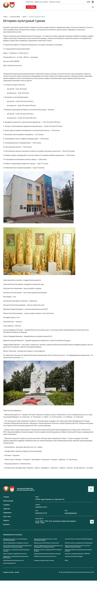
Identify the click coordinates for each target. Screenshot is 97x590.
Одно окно (7, 516)
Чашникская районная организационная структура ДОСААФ (78, 550)
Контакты (6, 524)
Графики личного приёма (41, 1)
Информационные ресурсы (12, 534)
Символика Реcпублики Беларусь (74, 556)
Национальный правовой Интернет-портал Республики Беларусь (45, 539)
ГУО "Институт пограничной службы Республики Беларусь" (16, 550)
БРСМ (66, 560)
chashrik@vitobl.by (71, 513)
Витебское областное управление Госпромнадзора (78, 543)
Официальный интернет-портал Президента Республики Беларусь (15, 539)
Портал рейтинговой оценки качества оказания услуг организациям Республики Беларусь (17, 546)
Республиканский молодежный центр (13, 560)
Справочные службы (54, 1)
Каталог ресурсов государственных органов (15, 553)
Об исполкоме (8, 501)
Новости (6, 520)
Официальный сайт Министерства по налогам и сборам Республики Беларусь (77, 546)
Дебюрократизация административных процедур (47, 553)
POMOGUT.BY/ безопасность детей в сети (45, 556)
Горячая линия (29, 1)
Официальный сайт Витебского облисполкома (46, 543)
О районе (6, 505)
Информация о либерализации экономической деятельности (15, 557)
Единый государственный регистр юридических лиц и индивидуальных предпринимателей (48, 546)
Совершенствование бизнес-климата (44, 560)
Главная (6, 497)
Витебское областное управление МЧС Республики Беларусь (48, 550)
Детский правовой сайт (9, 563)
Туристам (6, 509)
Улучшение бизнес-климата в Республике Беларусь (79, 539)
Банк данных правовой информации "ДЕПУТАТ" (77, 553)
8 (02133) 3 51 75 (41, 507)
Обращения (7, 513)
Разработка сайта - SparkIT (11, 572)
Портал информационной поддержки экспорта (15, 543)
